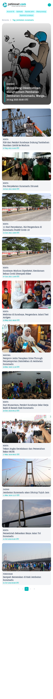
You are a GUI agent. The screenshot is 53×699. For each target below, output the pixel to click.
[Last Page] (34, 589)
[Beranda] (14, 5)
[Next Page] (30, 589)
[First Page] (18, 589)
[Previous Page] (22, 589)
